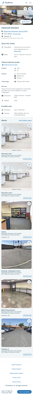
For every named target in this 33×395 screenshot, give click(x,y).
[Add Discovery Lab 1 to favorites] (29, 125)
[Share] (25, 9)
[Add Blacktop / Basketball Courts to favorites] (29, 242)
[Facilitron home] (7, 4)
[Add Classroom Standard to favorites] (30, 9)
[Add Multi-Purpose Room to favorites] (29, 282)
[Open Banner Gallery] (16, 15)
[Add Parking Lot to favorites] (29, 321)
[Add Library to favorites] (29, 203)
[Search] (26, 2)
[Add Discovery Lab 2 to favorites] (29, 164)
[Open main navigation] (30, 3)
